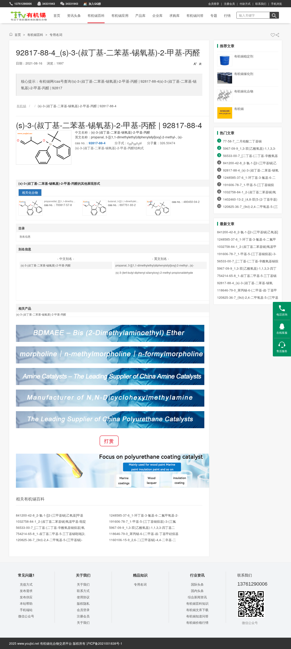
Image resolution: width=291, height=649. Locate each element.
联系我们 (260, 3)
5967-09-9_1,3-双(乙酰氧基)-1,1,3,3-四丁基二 (142, 527)
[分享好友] (277, 35)
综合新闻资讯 (197, 597)
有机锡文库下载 (197, 609)
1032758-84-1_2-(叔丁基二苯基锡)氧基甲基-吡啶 (51, 521)
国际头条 (197, 584)
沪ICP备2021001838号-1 (104, 643)
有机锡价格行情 (197, 622)
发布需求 (26, 590)
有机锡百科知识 (197, 603)
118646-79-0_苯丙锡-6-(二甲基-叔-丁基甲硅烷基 (143, 533)
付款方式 (245, 3)
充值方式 (26, 584)
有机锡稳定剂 (243, 56)
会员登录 (213, 3)
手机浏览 (276, 3)
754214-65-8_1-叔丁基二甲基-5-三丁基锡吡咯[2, (50, 533)
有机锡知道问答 (197, 616)
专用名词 (56, 34)
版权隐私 (83, 603)
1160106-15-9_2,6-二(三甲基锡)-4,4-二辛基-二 (142, 539)
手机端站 (26, 609)
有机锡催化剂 (243, 73)
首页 (26, 14)
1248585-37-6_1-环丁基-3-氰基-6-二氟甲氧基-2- (143, 515)
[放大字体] (195, 63)
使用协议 (83, 597)
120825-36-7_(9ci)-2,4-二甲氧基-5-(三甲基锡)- (49, 539)
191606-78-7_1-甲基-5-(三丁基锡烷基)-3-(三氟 (142, 521)
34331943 (71, 4)
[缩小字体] (200, 63)
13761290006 (23, 4)
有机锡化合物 (243, 91)
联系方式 (83, 590)
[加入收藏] (273, 35)
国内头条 (197, 590)
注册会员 (229, 3)
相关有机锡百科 (30, 499)
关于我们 (83, 584)
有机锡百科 (35, 34)
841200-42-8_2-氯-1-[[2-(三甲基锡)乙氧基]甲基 (49, 515)
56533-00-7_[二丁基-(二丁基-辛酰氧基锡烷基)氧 (50, 527)
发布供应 (26, 597)
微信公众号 (26, 616)
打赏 (109, 441)
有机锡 (239, 108)
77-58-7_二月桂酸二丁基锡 (242, 141)
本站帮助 (26, 603)
